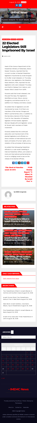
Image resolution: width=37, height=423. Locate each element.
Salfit (12, 235)
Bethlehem (8, 251)
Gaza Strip (15, 211)
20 (18, 365)
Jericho (20, 230)
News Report (6, 39)
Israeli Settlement (27, 251)
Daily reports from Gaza (11, 278)
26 (13, 369)
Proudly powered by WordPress (13, 401)
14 (22, 361)
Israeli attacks (9, 214)
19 (13, 365)
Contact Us (18, 407)
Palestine (13, 39)
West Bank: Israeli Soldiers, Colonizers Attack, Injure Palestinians (17, 258)
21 (22, 365)
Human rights (22, 211)
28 (23, 369)
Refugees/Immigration (10, 216)
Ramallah (7, 235)
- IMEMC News (18, 12)
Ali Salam (19, 262)
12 (13, 361)
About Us (11, 407)
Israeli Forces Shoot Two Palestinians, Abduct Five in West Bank (17, 240)
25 (8, 369)
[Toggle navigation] (20, 27)
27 (18, 369)
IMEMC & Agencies (21, 192)
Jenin (15, 230)
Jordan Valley (27, 230)
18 (8, 365)
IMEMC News (20, 224)
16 (32, 361)
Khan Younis (17, 214)
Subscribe (26, 407)
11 (8, 361)
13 (17, 361)
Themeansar (18, 403)
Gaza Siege (7, 211)
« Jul (2, 378)
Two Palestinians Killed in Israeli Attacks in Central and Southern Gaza (18, 221)
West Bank (18, 235)
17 (3, 365)
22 (27, 365)
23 (32, 365)
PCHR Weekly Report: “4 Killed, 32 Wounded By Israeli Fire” (28, 174)
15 (27, 361)
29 (27, 369)
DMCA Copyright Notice (18, 411)
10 (3, 361)
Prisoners (20, 39)
